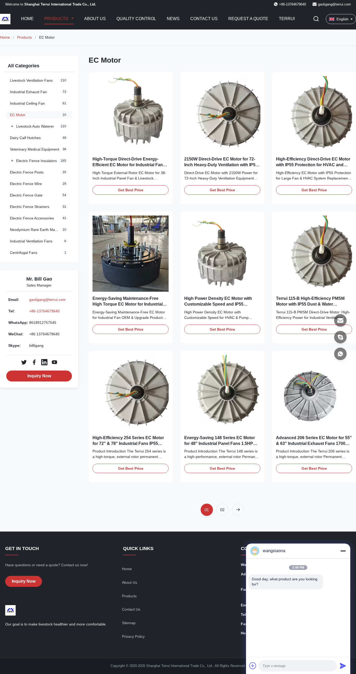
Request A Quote (248, 18)
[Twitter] (24, 362)
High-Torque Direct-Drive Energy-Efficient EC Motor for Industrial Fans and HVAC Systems (129, 165)
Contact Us (204, 18)
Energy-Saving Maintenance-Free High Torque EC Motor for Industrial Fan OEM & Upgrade (128, 304)
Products (56, 18)
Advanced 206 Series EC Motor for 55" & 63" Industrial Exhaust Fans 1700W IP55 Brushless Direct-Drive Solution (314, 444)
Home (27, 18)
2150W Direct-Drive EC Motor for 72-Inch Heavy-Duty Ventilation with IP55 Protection (221, 165)
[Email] (340, 320)
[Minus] (343, 551)
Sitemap (129, 623)
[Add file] (252, 665)
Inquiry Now (39, 376)
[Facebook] (34, 362)
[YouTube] (54, 362)
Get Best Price (130, 190)
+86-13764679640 (44, 311)
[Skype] (340, 337)
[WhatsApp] (340, 354)
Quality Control (136, 18)
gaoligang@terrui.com (334, 4)
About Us (95, 18)
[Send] (343, 665)
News (173, 18)
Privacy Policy (133, 636)
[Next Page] (238, 510)
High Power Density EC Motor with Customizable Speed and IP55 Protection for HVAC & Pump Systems (222, 304)
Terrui (287, 18)
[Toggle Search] (316, 19)
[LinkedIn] (44, 362)
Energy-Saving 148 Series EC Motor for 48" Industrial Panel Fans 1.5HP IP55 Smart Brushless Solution (219, 444)
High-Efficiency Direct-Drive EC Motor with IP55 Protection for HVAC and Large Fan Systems (313, 165)
